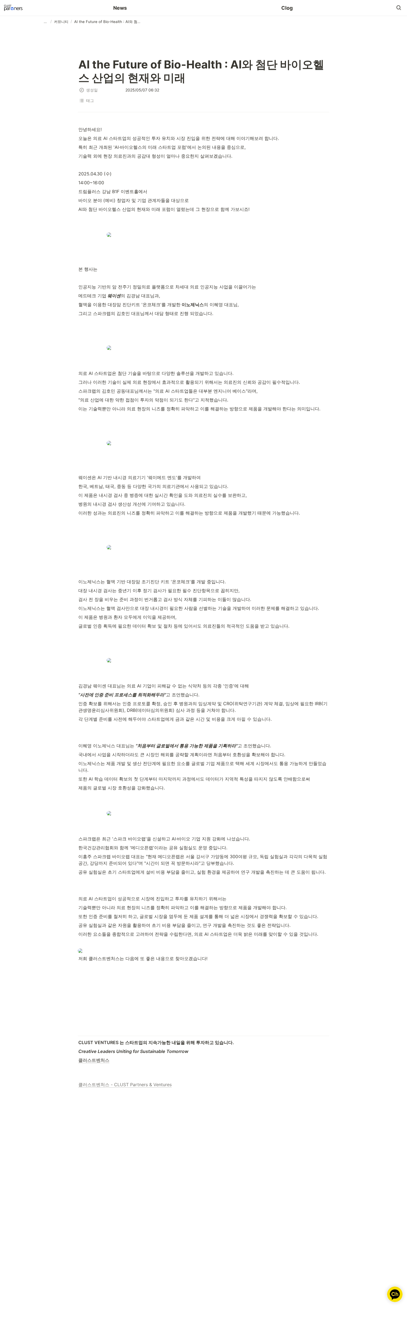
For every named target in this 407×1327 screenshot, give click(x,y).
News (120, 8)
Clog (287, 8)
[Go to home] (13, 8)
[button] (398, 8)
